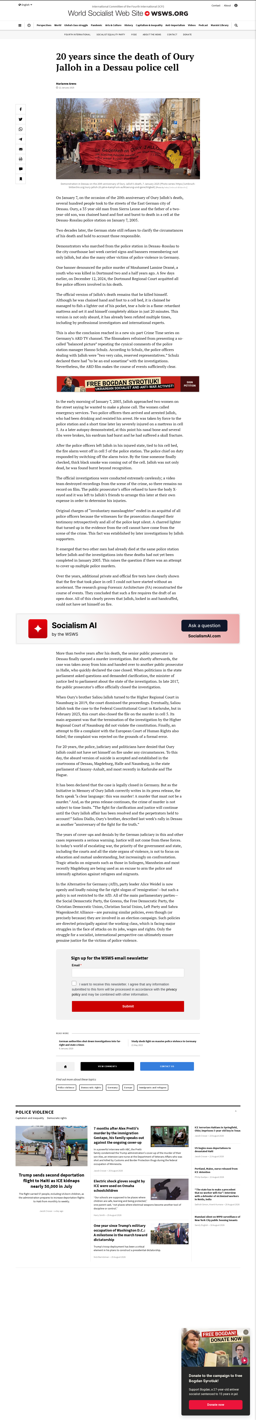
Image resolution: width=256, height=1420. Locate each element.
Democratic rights (91, 1087)
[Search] (236, 26)
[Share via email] (20, 149)
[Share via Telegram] (20, 139)
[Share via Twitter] (20, 119)
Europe (128, 1087)
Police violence (66, 1087)
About (227, 5)
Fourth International (77, 34)
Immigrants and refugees (152, 1087)
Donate (187, 34)
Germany (113, 1087)
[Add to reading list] (20, 179)
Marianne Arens (66, 83)
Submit (128, 1006)
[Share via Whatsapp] (20, 129)
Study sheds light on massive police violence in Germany (163, 1041)
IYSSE (134, 34)
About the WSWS (152, 34)
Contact (216, 5)
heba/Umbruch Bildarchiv (175, 187)
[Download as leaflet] (20, 159)
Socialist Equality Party (111, 34)
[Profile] (235, 6)
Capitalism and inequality (30, 1118)
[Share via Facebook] (20, 109)
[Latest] (29, 26)
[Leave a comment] (20, 169)
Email (76, 965)
